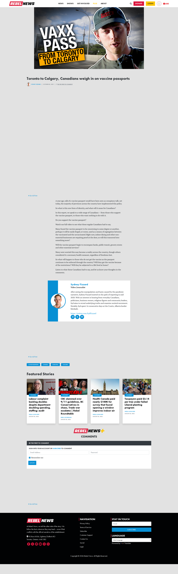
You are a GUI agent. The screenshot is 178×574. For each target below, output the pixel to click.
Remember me (37, 457)
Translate (128, 543)
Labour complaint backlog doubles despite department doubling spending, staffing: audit (40, 404)
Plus (95, 3)
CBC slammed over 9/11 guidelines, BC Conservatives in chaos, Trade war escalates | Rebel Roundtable (72, 406)
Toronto (55, 364)
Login (82, 546)
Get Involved (83, 3)
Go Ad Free (33, 196)
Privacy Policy (85, 523)
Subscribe (83, 531)
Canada (45, 364)
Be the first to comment (65, 84)
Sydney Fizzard (36, 84)
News (60, 3)
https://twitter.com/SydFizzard (83, 313)
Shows (70, 3)
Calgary (65, 364)
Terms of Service (85, 527)
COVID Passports (33, 364)
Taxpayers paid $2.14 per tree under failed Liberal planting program (137, 403)
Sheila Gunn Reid (34, 414)
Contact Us (84, 539)
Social (82, 543)
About (104, 3)
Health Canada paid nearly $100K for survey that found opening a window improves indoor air (104, 404)
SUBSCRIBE (57, 448)
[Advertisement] (89, 179)
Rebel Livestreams (66, 417)
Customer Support (86, 535)
